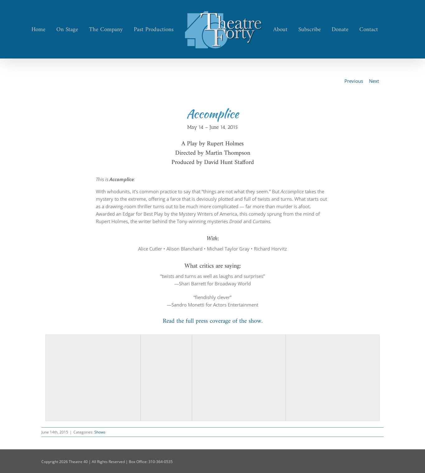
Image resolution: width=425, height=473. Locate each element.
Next (374, 81)
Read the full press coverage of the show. (213, 321)
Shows (99, 432)
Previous (353, 81)
